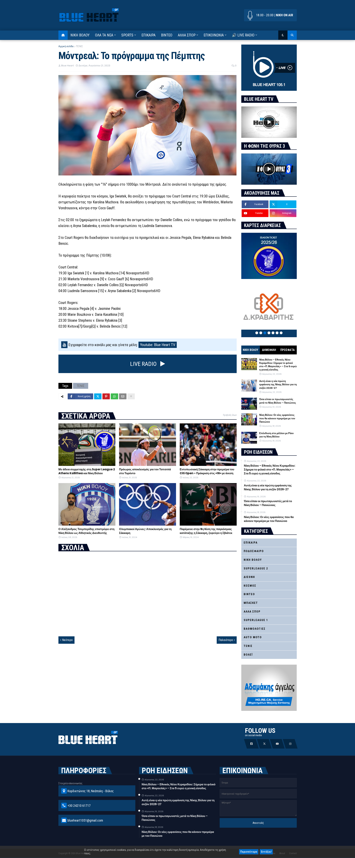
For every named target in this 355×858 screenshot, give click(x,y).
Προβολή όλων (230, 415)
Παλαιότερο (226, 640)
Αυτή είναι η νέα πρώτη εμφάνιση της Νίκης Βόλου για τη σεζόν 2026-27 (278, 385)
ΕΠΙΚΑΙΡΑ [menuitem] (148, 35)
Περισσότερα (248, 851)
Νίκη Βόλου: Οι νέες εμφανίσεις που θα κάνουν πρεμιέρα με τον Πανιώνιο (277, 418)
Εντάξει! (266, 851)
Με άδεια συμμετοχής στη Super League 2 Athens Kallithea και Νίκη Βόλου (86, 471)
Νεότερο (67, 640)
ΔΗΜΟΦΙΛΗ (269, 350)
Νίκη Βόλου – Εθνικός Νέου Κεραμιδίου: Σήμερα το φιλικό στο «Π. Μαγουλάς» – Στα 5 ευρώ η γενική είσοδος (278, 365)
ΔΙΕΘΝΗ (249, 577)
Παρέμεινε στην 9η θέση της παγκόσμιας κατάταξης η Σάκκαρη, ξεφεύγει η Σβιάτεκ (206, 531)
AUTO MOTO (253, 637)
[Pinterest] (106, 396)
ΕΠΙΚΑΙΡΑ (251, 542)
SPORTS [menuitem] (127, 35)
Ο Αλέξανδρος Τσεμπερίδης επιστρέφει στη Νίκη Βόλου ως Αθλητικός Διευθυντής (86, 531)
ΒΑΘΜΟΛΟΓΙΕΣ (255, 628)
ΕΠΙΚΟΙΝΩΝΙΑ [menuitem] (214, 35)
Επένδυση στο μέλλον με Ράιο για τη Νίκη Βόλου (276, 435)
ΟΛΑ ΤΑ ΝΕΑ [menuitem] (104, 35)
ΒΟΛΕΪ (248, 654)
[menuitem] (63, 35)
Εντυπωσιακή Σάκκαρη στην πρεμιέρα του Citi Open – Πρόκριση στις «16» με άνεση (207, 471)
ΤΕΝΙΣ (79, 46)
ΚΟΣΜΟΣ (250, 585)
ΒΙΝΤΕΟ (249, 594)
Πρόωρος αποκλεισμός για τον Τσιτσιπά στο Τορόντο (145, 471)
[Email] (122, 396)
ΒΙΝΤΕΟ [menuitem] (166, 35)
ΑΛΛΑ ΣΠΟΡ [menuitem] (186, 35)
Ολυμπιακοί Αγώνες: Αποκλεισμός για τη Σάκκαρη (145, 531)
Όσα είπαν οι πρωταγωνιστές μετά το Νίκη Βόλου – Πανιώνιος (277, 401)
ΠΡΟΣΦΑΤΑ (287, 350)
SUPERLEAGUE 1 (256, 620)
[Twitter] (98, 396)
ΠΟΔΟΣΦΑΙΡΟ (254, 551)
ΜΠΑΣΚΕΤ (251, 603)
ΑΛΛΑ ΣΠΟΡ (252, 611)
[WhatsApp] (114, 396)
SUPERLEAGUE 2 (256, 568)
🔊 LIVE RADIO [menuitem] (243, 35)
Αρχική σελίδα (66, 46)
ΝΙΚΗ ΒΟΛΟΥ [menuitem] (79, 35)
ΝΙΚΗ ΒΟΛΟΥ (250, 350)
